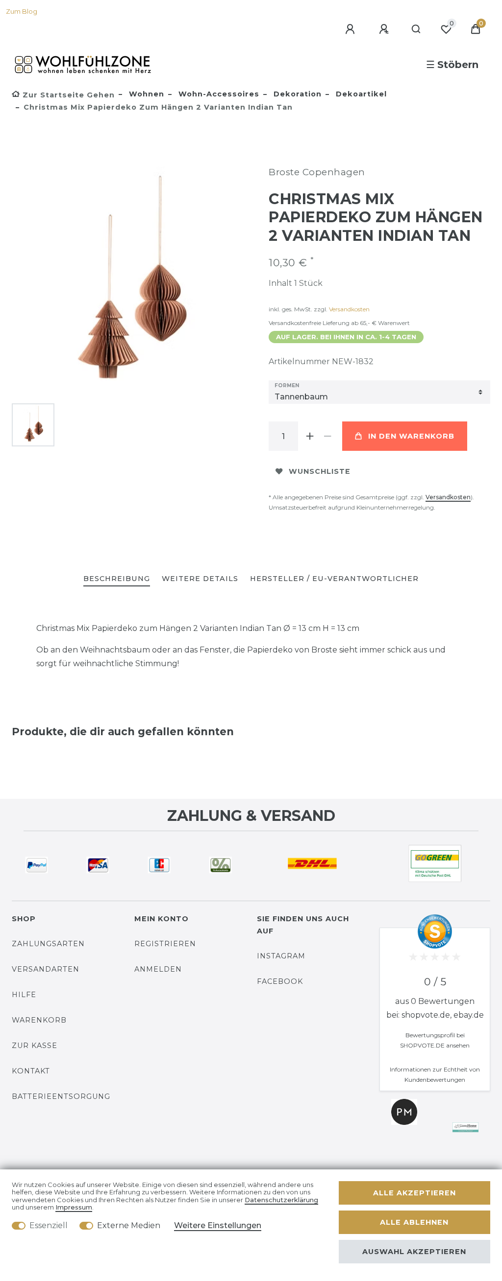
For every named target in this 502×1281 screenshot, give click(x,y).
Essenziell (48, 1225)
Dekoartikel (360, 94)
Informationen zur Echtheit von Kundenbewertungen (435, 1074)
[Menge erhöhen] (310, 436)
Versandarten (45, 969)
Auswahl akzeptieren (414, 1251)
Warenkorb (39, 1020)
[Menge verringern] (327, 436)
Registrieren (165, 943)
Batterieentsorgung (61, 1096)
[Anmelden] (351, 29)
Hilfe (24, 994)
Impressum (73, 1207)
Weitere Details (200, 578)
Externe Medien (128, 1225)
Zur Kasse (34, 1045)
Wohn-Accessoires (217, 94)
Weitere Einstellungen (217, 1225)
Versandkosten (349, 309)
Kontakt (31, 1071)
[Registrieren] (385, 29)
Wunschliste (320, 471)
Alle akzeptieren (414, 1192)
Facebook (280, 981)
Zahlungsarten (48, 943)
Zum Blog (21, 11)
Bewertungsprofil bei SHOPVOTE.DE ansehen (435, 1040)
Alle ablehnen (414, 1222)
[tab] (116, 579)
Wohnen (145, 94)
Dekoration (296, 94)
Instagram (281, 956)
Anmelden (158, 969)
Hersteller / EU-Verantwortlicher (334, 578)
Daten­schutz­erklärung (281, 1200)
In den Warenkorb (411, 436)
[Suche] (416, 29)
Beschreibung (116, 578)
